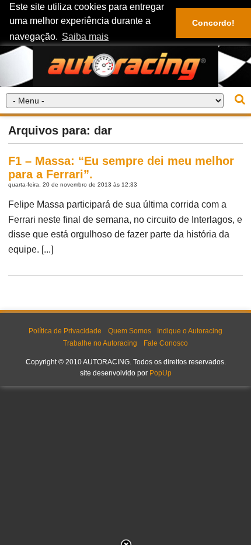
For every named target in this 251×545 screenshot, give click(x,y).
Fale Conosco (166, 343)
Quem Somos (129, 331)
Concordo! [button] (213, 22)
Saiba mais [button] (85, 37)
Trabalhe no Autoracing (100, 343)
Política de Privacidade (65, 331)
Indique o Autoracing (189, 331)
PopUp (160, 373)
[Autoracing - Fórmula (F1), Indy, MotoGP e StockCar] (125, 66)
